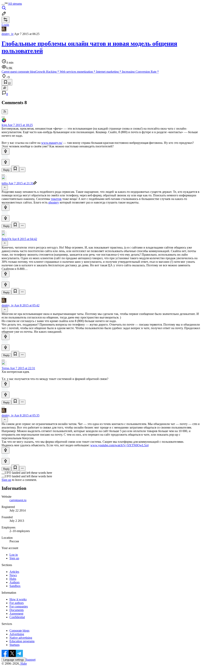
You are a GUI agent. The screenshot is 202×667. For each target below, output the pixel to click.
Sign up (6, 479)
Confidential (17, 617)
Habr (23, 663)
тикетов (56, 199)
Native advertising (20, 637)
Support (31, 659)
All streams (15, 3)
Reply (6, 170)
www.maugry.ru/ (51, 142)
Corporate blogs (19, 630)
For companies (18, 606)
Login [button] (5, 24)
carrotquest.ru (17, 500)
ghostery (53, 202)
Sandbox (15, 586)
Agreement (16, 613)
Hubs (12, 578)
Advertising (16, 634)
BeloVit (6, 239)
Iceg (4, 125)
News (13, 575)
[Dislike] (5, 162)
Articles (14, 571)
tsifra (5, 183)
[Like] (5, 151)
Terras (5, 368)
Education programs (22, 641)
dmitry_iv (8, 34)
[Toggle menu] (3, 4)
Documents (16, 610)
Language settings (13, 659)
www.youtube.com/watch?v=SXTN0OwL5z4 (119, 445)
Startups (14, 644)
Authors (14, 582)
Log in (13, 554)
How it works (18, 599)
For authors (16, 603)
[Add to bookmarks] (15, 169)
